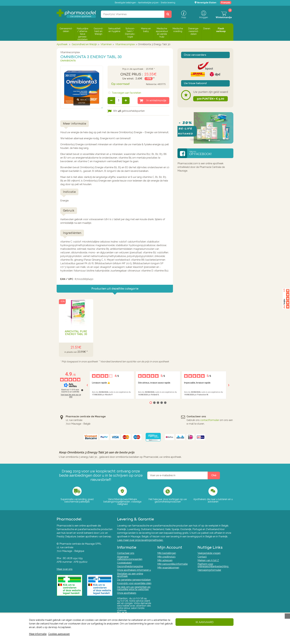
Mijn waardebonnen (168, 567)
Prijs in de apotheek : (133, 69)
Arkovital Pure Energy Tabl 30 (76, 333)
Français (225, 2)
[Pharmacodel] (76, 13)
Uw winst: (128, 78)
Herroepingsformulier (209, 570)
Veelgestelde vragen (209, 553)
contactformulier (209, 420)
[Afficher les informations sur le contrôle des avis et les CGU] (82, 390)
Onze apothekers (126, 593)
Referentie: (151, 84)
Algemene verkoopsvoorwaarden (129, 558)
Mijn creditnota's (166, 556)
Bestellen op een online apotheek (130, 574)
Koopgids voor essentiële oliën (134, 583)
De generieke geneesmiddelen (134, 579)
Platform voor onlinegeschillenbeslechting (213, 565)
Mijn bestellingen (166, 553)
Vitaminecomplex (125, 44)
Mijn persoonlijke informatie (172, 564)
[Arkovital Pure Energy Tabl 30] (76, 312)
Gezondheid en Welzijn (84, 44)
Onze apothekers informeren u (134, 570)
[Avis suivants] (229, 385)
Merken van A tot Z (208, 560)
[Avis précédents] (87, 385)
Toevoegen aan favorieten (126, 92)
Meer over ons (64, 569)
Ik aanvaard (205, 622)
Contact (202, 556)
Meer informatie (38, 633)
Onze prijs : (131, 74)
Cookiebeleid (124, 562)
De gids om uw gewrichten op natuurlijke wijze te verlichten (133, 588)
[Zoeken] (168, 14)
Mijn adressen (164, 560)
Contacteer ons (125, 553)
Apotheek (62, 44)
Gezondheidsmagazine (130, 566)
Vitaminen (106, 44)
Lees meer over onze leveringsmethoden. (140, 540)
